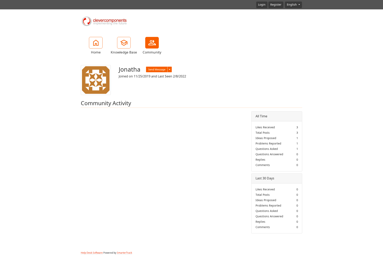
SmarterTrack (124, 252)
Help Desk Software (92, 252)
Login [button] (262, 4)
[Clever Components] (104, 21)
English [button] (292, 4)
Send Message (156, 69)
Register (275, 4)
